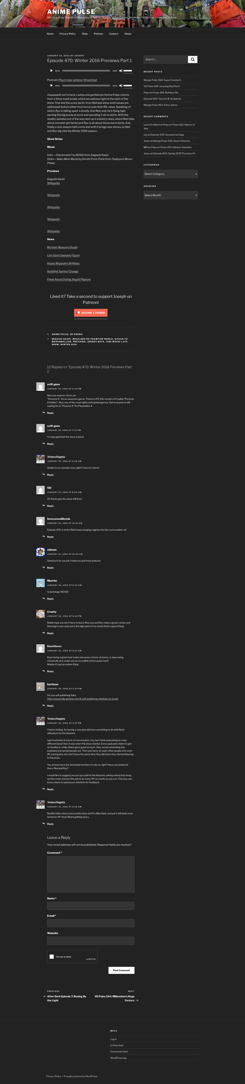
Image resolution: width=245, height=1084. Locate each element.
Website (52, 933)
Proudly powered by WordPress (80, 1076)
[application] (90, 70)
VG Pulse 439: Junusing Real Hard (162, 86)
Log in (113, 1039)
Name (51, 898)
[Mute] (120, 70)
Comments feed (119, 1051)
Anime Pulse (71, 11)
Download (90, 80)
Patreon (98, 33)
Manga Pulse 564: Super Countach (162, 80)
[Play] (51, 70)
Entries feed (116, 1045)
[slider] (128, 70)
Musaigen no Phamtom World (93, 339)
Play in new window (70, 80)
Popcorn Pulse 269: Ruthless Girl (161, 92)
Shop (85, 33)
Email (51, 915)
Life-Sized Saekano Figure (63, 255)
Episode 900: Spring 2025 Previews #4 (174, 153)
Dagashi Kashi (61, 339)
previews (79, 341)
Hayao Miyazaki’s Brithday (63, 263)
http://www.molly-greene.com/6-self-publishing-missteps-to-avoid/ (82, 698)
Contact (113, 33)
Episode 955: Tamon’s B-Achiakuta (162, 98)
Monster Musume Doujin (62, 247)
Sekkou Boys (96, 341)
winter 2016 (68, 344)
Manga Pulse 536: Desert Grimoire (171, 140)
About (127, 33)
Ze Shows (76, 334)
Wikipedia (53, 183)
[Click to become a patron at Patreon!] (91, 317)
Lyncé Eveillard (152, 124)
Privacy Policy (68, 33)
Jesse (147, 140)
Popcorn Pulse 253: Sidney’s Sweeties (171, 147)
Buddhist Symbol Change (62, 271)
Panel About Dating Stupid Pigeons (69, 279)
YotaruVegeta (56, 456)
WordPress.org (118, 1057)
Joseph (79, 55)
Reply (50, 412)
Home (50, 33)
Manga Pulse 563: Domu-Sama (160, 104)
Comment (54, 852)
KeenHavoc (54, 646)
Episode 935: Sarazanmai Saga (167, 134)
